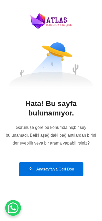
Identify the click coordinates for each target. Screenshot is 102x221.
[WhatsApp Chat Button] (13, 208)
